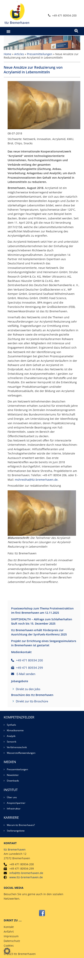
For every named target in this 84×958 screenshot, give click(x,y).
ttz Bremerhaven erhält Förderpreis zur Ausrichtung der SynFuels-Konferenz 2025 (39, 632)
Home (7, 54)
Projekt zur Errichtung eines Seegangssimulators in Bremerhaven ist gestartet (43, 643)
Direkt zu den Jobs (28, 689)
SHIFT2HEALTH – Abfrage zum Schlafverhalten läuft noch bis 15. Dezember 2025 (41, 621)
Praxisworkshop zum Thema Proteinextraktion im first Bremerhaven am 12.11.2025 (42, 610)
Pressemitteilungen (39, 54)
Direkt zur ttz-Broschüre (32, 701)
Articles (19, 54)
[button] (7, 951)
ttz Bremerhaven (15, 849)
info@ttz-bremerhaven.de (26, 873)
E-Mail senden (26, 674)
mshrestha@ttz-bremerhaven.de (36, 479)
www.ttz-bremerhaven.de (26, 877)
